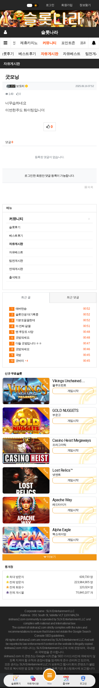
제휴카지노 (29, 43)
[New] (26, 391)
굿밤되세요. (20, 337)
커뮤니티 (49, 43)
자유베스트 (71, 54)
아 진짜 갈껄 (21, 326)
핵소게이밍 (59, 534)
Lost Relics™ (62, 470)
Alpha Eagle (61, 530)
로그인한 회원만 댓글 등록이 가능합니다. (49, 175)
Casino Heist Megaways (71, 440)
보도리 (20, 86)
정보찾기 (85, 5)
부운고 (56, 415)
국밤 (16, 355)
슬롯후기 (14, 227)
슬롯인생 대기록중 (24, 314)
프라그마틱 (59, 445)
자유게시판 (49, 54)
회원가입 (66, 5)
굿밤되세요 (20, 349)
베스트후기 (27, 54)
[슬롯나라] (49, 18)
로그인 (50, 5)
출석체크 (14, 277)
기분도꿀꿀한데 (23, 320)
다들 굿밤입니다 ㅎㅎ (26, 343)
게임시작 (73, 391)
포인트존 (68, 43)
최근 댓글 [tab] (73, 297)
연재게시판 (16, 269)
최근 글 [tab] (26, 297)
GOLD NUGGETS (65, 410)
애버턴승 (19, 308)
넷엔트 (56, 474)
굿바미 (17, 360)
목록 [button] (90, 187)
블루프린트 (59, 385)
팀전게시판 (16, 260)
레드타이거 (59, 504)
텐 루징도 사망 (22, 332)
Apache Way (62, 500)
